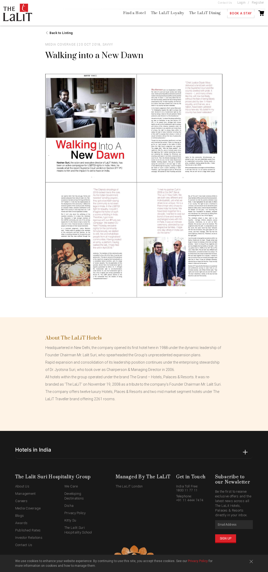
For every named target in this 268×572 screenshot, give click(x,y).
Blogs (19, 516)
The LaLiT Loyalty (167, 13)
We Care (71, 486)
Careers (21, 501)
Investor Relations (28, 538)
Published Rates (28, 530)
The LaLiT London (129, 486)
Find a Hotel (134, 13)
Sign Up (225, 538)
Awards (21, 523)
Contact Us (225, 2)
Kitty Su (70, 520)
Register (258, 2)
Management (25, 494)
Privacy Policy (75, 513)
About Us (22, 486)
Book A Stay (241, 13)
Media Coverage (28, 508)
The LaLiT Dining (205, 13)
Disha (69, 506)
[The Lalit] (23, 13)
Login (241, 2)
